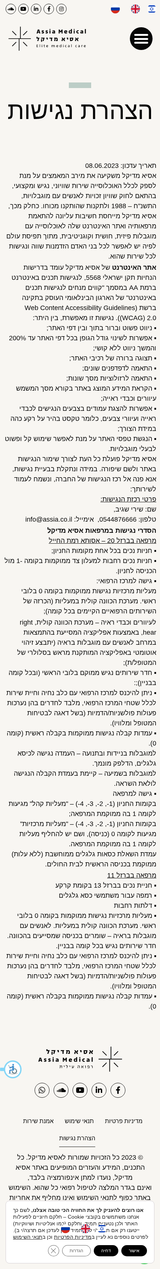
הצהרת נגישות (77, 1138)
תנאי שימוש (79, 1121)
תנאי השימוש (27, 1237)
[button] (11, 1069)
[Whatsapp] (42, 1090)
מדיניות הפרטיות (73, 1237)
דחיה (106, 1250)
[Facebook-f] (49, 9)
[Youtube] (23, 9)
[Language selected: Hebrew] (129, 9)
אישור (134, 1250)
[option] (134, 8)
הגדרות (76, 1250)
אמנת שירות (38, 1121)
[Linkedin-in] (36, 9)
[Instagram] (61, 9)
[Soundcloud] (11, 9)
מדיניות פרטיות (124, 1121)
